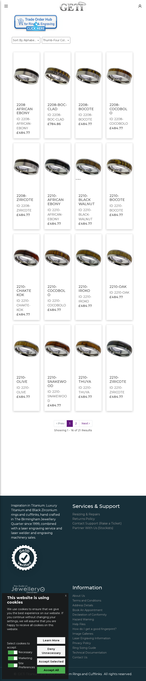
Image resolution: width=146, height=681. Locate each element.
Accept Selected (51, 661)
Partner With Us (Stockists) (92, 528)
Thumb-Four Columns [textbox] (56, 40)
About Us (78, 595)
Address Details (82, 605)
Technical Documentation (89, 652)
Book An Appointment (87, 610)
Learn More (51, 640)
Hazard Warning (83, 619)
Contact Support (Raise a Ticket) (97, 523)
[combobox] (26, 40)
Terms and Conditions (86, 600)
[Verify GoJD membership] (24, 557)
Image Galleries (82, 633)
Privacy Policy (81, 643)
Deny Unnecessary (51, 651)
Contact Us (79, 657)
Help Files (78, 624)
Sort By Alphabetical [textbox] (26, 40)
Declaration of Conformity (89, 614)
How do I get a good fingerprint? (94, 629)
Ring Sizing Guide (84, 648)
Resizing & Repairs (86, 514)
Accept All (51, 670)
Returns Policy (83, 519)
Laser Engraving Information (91, 638)
